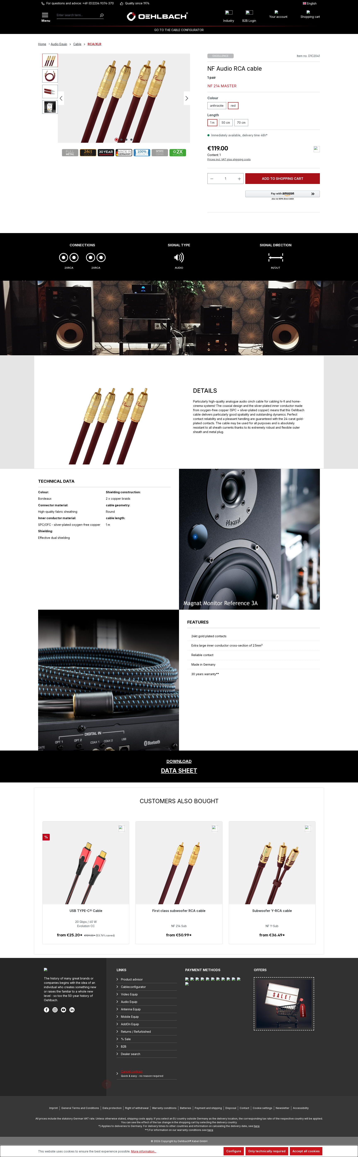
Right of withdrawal (137, 1108)
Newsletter (282, 1108)
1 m (212, 122)
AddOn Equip (130, 1024)
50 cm (226, 122)
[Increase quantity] (239, 178)
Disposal (230, 1108)
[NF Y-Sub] (272, 875)
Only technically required (266, 1151)
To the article (86, 939)
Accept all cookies (306, 1151)
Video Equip (129, 994)
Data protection (112, 1108)
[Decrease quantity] (211, 178)
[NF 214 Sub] (179, 875)
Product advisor (132, 979)
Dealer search (130, 1054)
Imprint (53, 1108)
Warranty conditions (164, 1108)
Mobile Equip (130, 1016)
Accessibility (301, 1108)
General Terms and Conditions (80, 1108)
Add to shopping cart (282, 179)
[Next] (187, 98)
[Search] (101, 15)
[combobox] (78, 15)
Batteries (185, 1108)
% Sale (126, 1039)
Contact (244, 1108)
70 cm (241, 122)
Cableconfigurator (133, 987)
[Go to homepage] (157, 16)
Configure (233, 1151)
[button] (282, 196)
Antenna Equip (131, 1009)
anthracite (217, 105)
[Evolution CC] (86, 875)
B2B (123, 1046)
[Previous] (61, 98)
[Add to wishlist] (317, 149)
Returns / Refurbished (136, 1031)
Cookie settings (262, 1108)
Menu (45, 20)
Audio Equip (129, 1001)
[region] (179, 871)
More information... (143, 1151)
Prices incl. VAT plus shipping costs (229, 159)
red (233, 105)
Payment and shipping (208, 1108)
